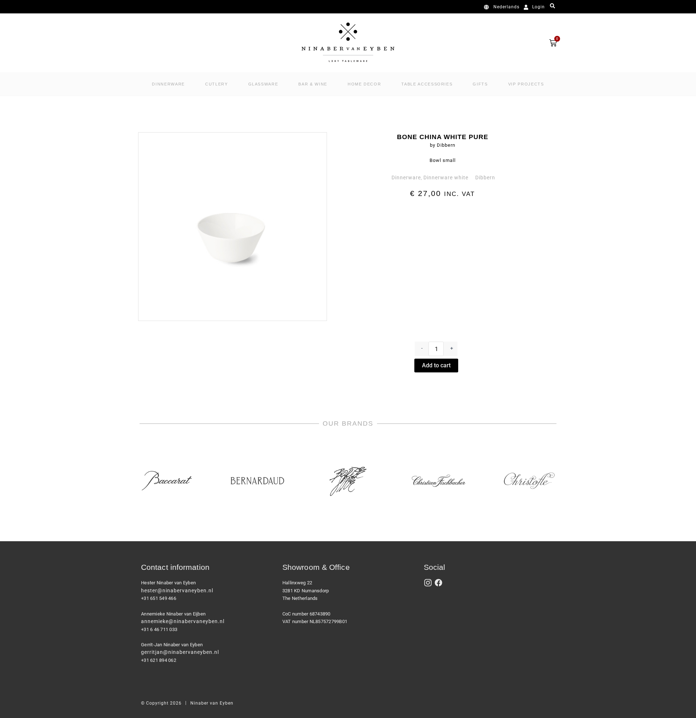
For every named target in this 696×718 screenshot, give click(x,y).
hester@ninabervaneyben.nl (177, 590)
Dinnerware (406, 177)
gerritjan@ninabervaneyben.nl (180, 652)
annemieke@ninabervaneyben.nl (182, 621)
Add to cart (436, 365)
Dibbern (485, 177)
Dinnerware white (445, 177)
